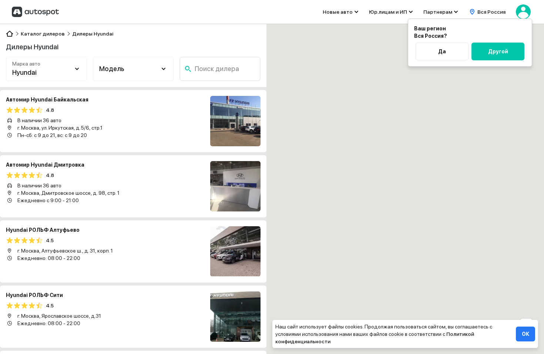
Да (442, 51)
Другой (498, 51)
